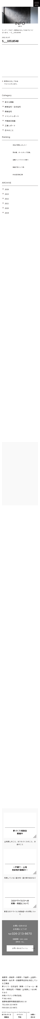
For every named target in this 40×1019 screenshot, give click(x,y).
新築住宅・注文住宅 (13, 107)
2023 (7, 194)
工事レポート (10, 125)
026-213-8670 (22, 933)
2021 (7, 203)
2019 (7, 213)
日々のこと (9, 130)
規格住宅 (8, 111)
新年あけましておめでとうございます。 (11, 82)
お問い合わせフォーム (20, 948)
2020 (7, 208)
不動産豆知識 (10, 121)
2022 (7, 199)
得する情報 (9, 102)
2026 (7, 189)
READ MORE (20, 361)
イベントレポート (12, 116)
